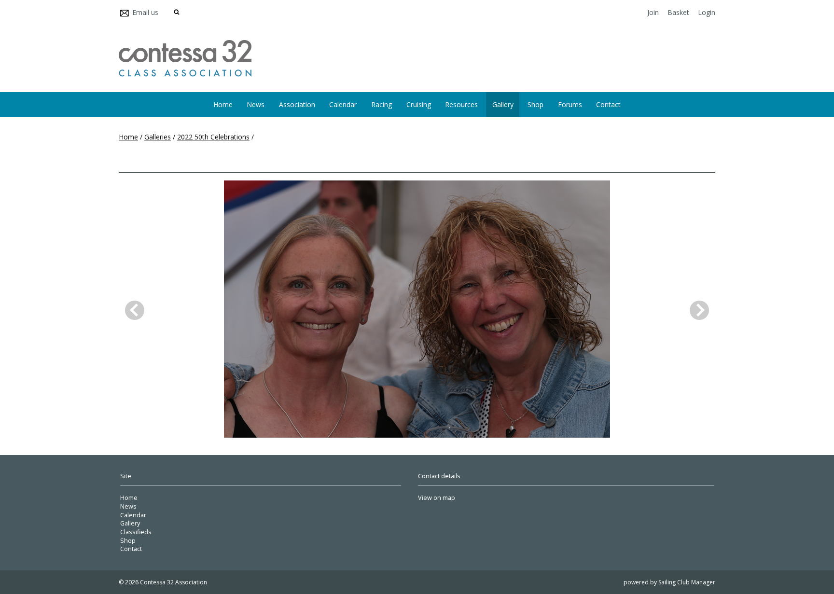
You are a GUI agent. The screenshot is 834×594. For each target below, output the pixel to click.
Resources (461, 104)
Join (653, 12)
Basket (678, 12)
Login (706, 12)
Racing (381, 104)
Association (297, 104)
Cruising (418, 104)
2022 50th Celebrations (213, 136)
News (255, 104)
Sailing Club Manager (686, 582)
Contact (608, 104)
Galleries (157, 136)
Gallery (503, 104)
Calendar (343, 104)
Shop (535, 104)
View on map (436, 498)
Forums (570, 104)
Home (223, 104)
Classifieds (136, 532)
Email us (145, 12)
